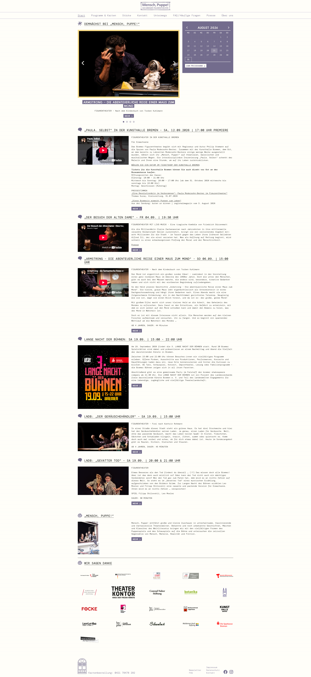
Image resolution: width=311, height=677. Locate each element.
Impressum (211, 667)
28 (214, 55)
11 (195, 46)
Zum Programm (194, 66)
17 (188, 50)
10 (188, 46)
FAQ (191, 673)
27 (208, 55)
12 (201, 46)
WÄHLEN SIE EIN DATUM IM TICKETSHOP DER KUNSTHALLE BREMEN (165, 165)
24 (188, 55)
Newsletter (195, 670)
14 (214, 46)
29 (221, 55)
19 (201, 50)
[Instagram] (231, 672)
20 (208, 50)
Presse (135, 244)
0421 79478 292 (125, 672)
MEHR (135, 209)
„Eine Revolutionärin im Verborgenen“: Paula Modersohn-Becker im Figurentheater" (179, 193)
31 (188, 59)
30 (227, 55)
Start (81, 15)
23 (227, 50)
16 (227, 46)
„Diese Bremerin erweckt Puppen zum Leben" (156, 200)
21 (214, 50)
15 (221, 46)
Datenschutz (213, 670)
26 (201, 55)
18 (195, 50)
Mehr (135, 250)
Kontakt (210, 673)
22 (221, 50)
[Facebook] (225, 672)
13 (208, 46)
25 (195, 55)
